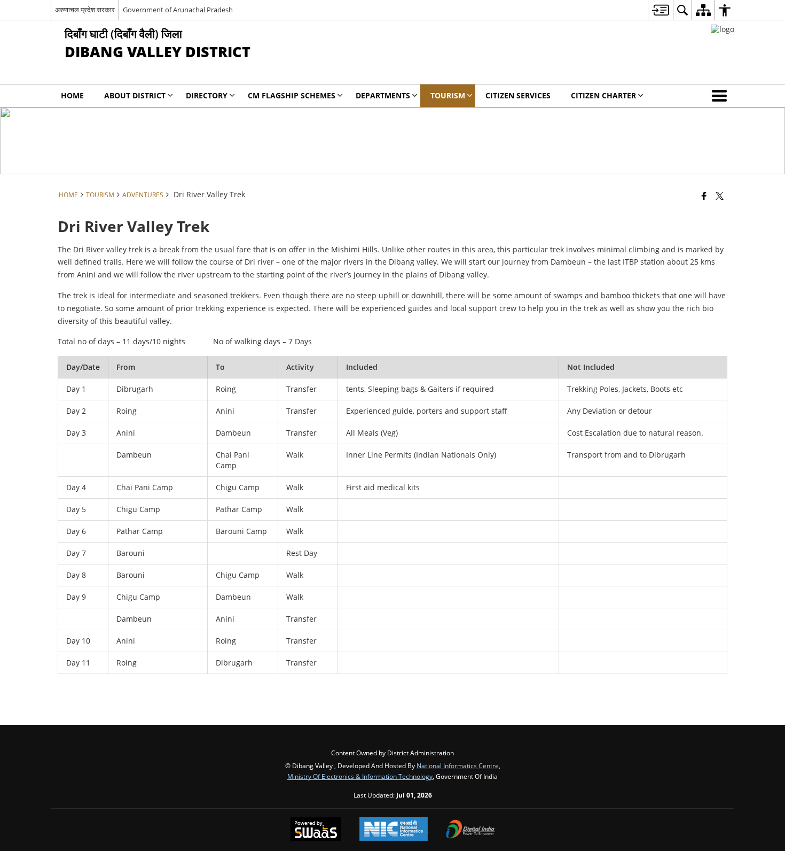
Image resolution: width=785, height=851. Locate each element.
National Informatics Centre (458, 765)
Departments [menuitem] (383, 95)
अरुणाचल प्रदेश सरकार (85, 9)
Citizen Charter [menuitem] (603, 95)
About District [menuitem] (135, 95)
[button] (721, 95)
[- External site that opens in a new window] (722, 29)
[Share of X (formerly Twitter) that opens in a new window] (719, 195)
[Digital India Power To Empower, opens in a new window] (470, 830)
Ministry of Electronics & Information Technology (360, 776)
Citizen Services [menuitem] (518, 95)
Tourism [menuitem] (447, 95)
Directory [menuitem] (206, 95)
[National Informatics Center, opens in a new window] (393, 830)
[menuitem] (660, 10)
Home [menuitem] (72, 95)
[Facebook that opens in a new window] (704, 195)
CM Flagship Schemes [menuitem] (291, 95)
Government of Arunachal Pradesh (178, 9)
